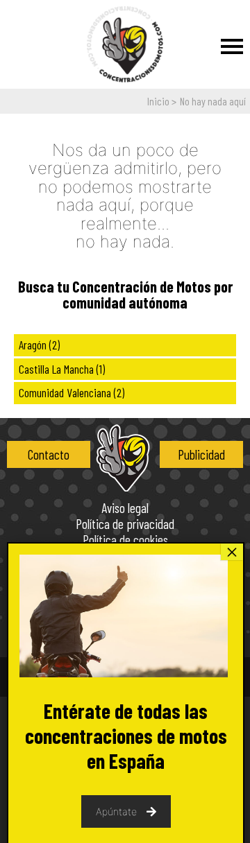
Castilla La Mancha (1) (62, 368)
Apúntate (116, 811)
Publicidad (201, 454)
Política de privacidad (125, 524)
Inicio (158, 100)
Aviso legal (125, 508)
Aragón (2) (39, 344)
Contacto (48, 454)
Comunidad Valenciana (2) (71, 392)
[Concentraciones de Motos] (125, 45)
